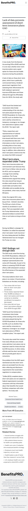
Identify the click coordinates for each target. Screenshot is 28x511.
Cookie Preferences (20, 507)
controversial (6, 167)
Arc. (11, 505)
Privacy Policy (11, 507)
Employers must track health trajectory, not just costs (13, 451)
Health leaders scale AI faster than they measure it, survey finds (14, 456)
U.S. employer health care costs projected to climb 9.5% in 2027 (14, 461)
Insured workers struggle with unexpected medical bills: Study (13, 436)
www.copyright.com (19, 421)
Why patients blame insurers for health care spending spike (13, 441)
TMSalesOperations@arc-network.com (12, 424)
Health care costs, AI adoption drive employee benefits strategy (14, 446)
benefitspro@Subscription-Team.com (16, 495)
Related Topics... (13, 396)
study (9, 62)
